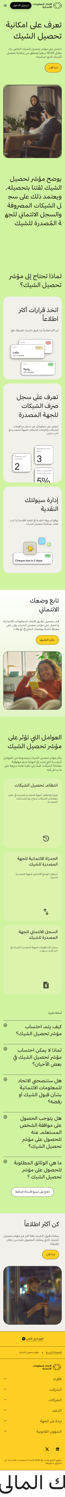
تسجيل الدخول (21, 5)
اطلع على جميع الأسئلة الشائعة (32, 1192)
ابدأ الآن (53, 67)
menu (5, 6)
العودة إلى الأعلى (35, 1339)
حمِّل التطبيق (47, 640)
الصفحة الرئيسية (54, 1352)
